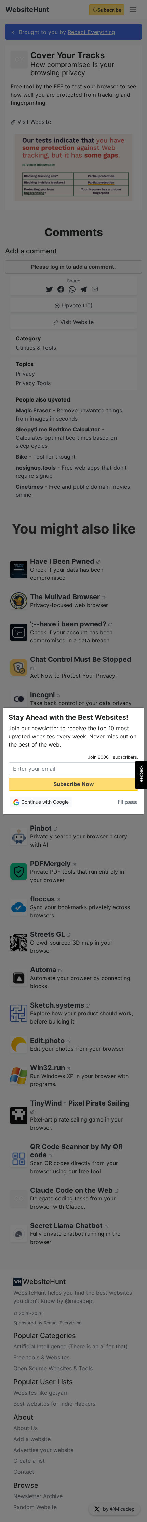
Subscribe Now (73, 784)
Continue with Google (44, 802)
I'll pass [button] (127, 802)
